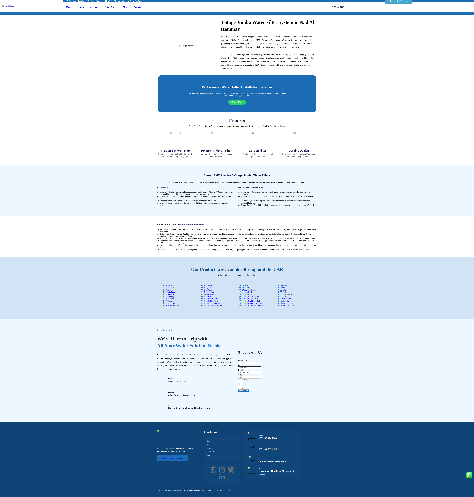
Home (69, 7)
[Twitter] (231, 469)
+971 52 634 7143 (336, 7)
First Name (242, 360)
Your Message (243, 380)
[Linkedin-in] (222, 477)
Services (94, 7)
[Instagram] (222, 469)
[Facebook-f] (213, 469)
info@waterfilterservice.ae (182, 395)
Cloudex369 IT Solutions (222, 490)
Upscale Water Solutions (191, 490)
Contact (137, 7)
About (81, 7)
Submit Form (243, 391)
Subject (241, 375)
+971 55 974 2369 (268, 449)
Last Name (242, 365)
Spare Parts (110, 7)
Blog (125, 7)
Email (240, 370)
